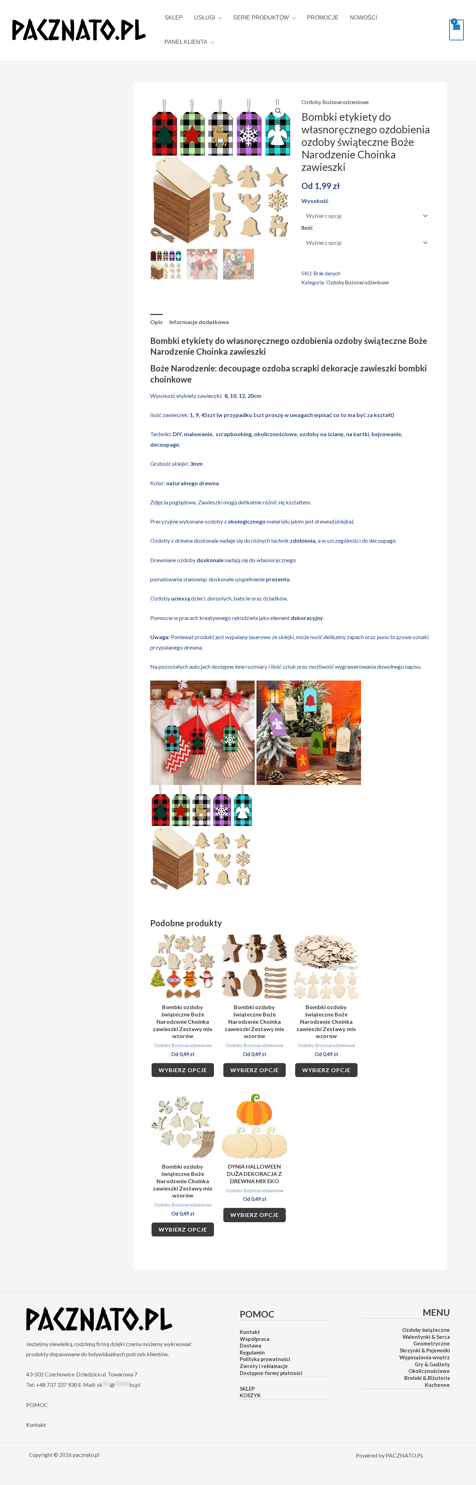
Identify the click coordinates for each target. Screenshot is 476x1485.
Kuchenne (437, 1385)
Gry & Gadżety (432, 1364)
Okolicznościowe (429, 1371)
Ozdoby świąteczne (426, 1330)
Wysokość (315, 200)
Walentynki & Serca (426, 1337)
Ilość (307, 227)
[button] (278, 111)
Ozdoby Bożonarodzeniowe (335, 102)
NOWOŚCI (363, 17)
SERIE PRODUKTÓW (261, 18)
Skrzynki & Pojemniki (425, 1350)
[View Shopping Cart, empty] (456, 29)
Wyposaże (411, 1357)
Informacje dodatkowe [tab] (199, 322)
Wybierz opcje (183, 1070)
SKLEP (173, 17)
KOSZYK (250, 1395)
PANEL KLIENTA (185, 42)
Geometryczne (431, 1343)
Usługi (204, 18)
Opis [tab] (156, 322)
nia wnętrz (437, 1357)
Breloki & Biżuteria (427, 1378)
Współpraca (254, 1339)
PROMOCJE (323, 17)
